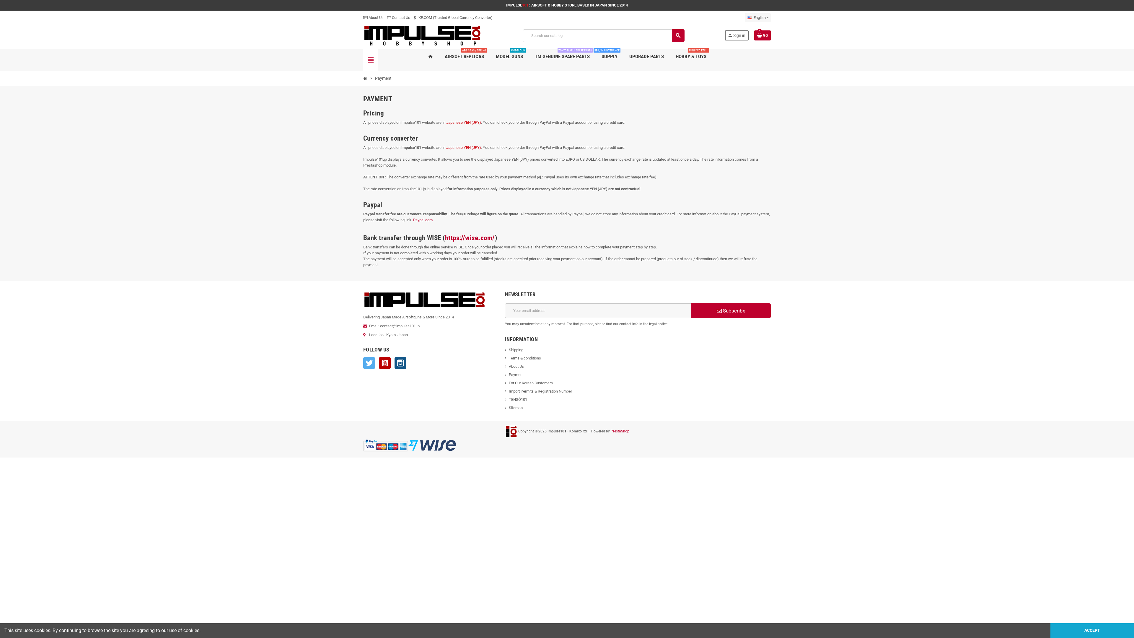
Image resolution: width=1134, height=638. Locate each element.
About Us (376, 17)
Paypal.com (423, 220)
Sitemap (516, 408)
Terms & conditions (525, 358)
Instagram (400, 363)
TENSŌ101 (518, 399)
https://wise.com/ (470, 238)
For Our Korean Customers (531, 383)
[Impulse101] (423, 35)
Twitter (369, 363)
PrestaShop (620, 431)
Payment (516, 374)
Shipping (516, 350)
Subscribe (733, 311)
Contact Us (400, 17)
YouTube (385, 363)
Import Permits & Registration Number (540, 391)
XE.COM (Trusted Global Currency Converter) (455, 17)
